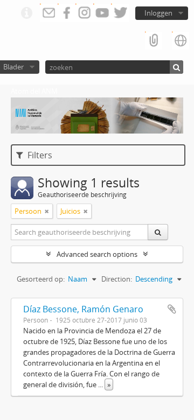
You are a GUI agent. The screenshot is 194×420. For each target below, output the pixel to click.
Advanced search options (97, 254)
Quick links (26, 13)
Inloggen (158, 13)
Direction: (116, 279)
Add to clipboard (172, 309)
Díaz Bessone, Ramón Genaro (83, 309)
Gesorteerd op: (41, 279)
